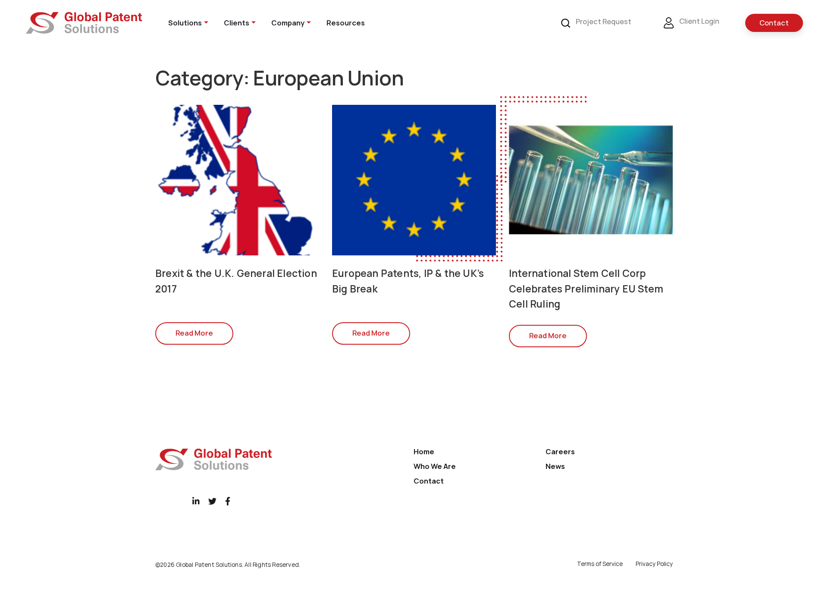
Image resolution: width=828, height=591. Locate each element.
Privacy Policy (654, 563)
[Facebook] (227, 501)
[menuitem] (182, 23)
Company (287, 23)
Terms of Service (600, 563)
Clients (236, 23)
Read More (194, 333)
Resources (345, 23)
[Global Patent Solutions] (84, 23)
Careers (560, 451)
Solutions (185, 23)
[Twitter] (212, 501)
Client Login (698, 21)
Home (424, 451)
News (555, 466)
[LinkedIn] (196, 501)
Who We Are (435, 466)
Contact (774, 23)
